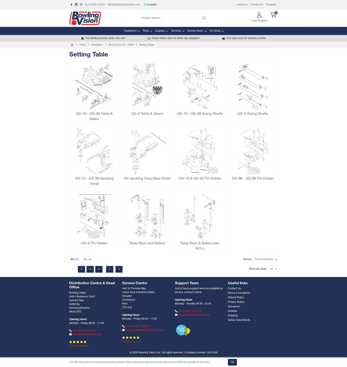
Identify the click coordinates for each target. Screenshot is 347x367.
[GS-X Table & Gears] (147, 86)
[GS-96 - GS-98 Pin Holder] (253, 151)
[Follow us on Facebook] (71, 5)
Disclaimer (234, 306)
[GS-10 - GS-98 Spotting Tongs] (94, 151)
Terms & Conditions (239, 293)
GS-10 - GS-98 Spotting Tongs (94, 181)
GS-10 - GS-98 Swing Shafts (200, 114)
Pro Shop (215, 31)
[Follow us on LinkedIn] (76, 5)
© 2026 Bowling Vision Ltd (145, 352)
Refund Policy (236, 297)
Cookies (232, 311)
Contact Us (256, 4)
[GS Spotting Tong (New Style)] (147, 151)
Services (176, 31)
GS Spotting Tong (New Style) (147, 178)
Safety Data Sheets (239, 320)
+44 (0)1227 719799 (137, 326)
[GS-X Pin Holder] (94, 216)
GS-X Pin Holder (94, 243)
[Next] (119, 269)
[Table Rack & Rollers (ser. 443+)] (200, 216)
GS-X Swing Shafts (252, 114)
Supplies (160, 31)
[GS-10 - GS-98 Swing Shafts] (200, 86)
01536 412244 (96, 4)
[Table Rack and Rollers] (147, 216)
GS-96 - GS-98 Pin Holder (253, 178)
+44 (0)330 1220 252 (189, 311)
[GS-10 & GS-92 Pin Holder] (200, 151)
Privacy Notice (236, 302)
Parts (146, 31)
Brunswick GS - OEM (121, 45)
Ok (232, 362)
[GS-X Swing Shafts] (253, 86)
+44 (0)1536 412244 (84, 330)
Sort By (247, 259)
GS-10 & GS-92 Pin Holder (200, 178)
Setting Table (146, 45)
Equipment (130, 31)
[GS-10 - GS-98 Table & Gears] (94, 86)
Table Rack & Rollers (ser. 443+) (200, 246)
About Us (242, 4)
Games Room (195, 31)
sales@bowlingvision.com (125, 4)
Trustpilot (271, 4)
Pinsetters (97, 45)
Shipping (233, 315)
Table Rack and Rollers (147, 243)
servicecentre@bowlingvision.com (144, 330)
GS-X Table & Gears (147, 114)
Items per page (257, 269)
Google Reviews (78, 346)
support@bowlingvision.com (193, 315)
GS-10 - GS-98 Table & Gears (94, 116)
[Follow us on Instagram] (81, 5)
